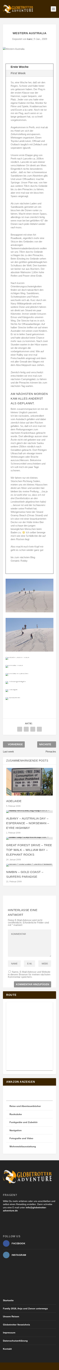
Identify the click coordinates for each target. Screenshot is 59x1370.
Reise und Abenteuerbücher (25, 1106)
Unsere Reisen (11, 1316)
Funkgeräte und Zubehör (24, 1122)
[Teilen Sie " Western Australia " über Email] (33, 729)
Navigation (16, 1130)
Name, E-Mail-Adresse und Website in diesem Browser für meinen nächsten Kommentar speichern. (29, 974)
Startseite (8, 1300)
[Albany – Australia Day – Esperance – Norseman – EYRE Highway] (29, 811)
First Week (18, 73)
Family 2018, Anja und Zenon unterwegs (25, 1308)
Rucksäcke (16, 1114)
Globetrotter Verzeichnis (16, 1324)
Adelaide (13, 801)
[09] (13, 697)
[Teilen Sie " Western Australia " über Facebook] (19, 729)
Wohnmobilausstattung (23, 1146)
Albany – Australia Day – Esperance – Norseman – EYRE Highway (27, 823)
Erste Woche (20, 66)
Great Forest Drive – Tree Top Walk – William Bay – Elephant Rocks (29, 850)
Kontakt (7, 1349)
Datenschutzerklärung (15, 1340)
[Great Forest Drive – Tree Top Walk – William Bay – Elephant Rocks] (29, 838)
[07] (16, 681)
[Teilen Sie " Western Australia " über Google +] (26, 729)
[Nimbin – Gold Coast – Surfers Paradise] (29, 865)
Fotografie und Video (21, 1138)
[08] (12, 689)
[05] (14, 665)
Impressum (9, 1332)
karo (29, 39)
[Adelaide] (29, 782)
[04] (17, 657)
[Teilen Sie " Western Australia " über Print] (39, 729)
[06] (17, 673)
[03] (29, 650)
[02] (29, 611)
